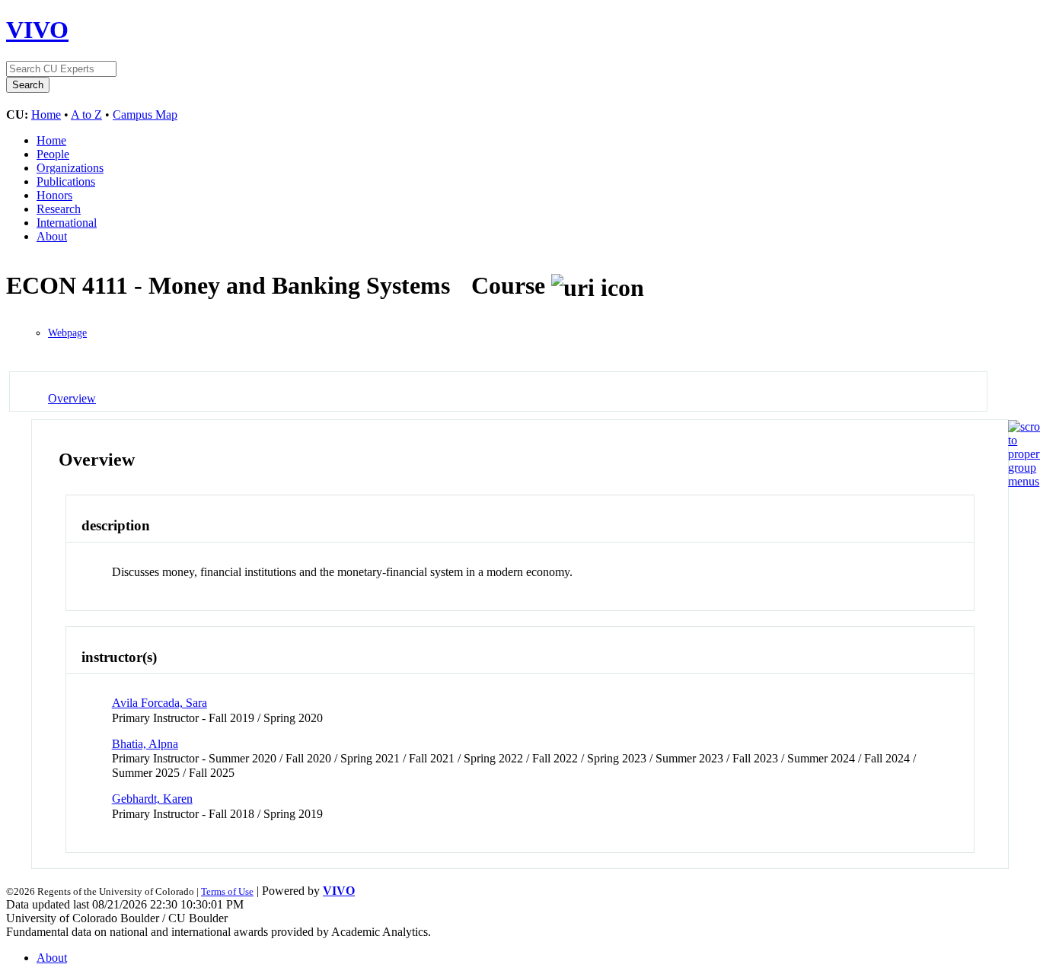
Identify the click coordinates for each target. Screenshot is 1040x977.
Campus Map (145, 114)
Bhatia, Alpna (145, 743)
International (67, 222)
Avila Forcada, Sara (159, 702)
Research (59, 208)
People (53, 154)
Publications (66, 181)
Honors (54, 195)
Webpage (67, 333)
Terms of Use (227, 891)
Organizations (70, 167)
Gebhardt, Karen (152, 798)
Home (46, 114)
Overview (72, 398)
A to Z (86, 114)
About (52, 236)
